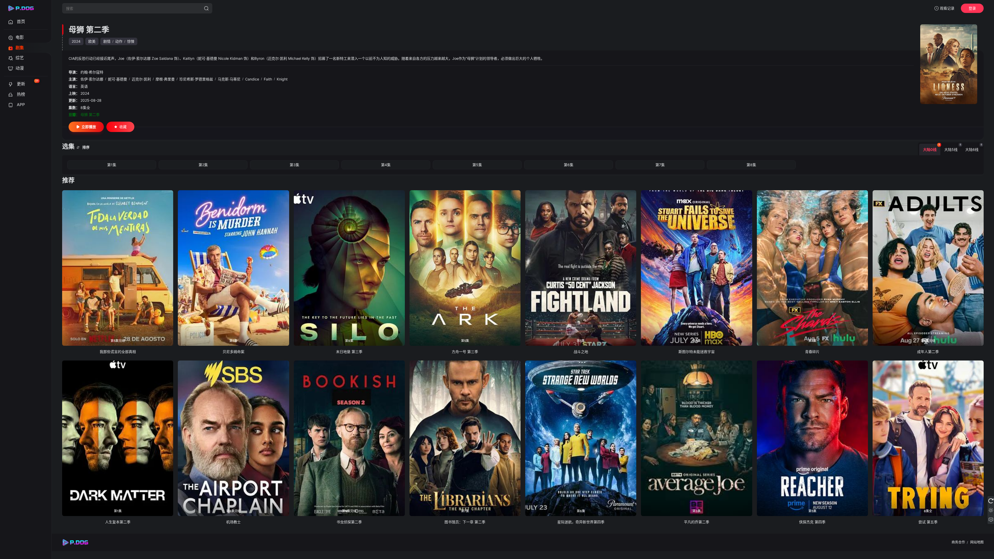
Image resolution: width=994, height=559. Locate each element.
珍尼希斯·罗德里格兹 (196, 79)
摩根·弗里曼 (165, 79)
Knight (282, 79)
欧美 (92, 41)
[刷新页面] (991, 500)
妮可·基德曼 (117, 79)
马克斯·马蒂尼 (229, 79)
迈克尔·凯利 (141, 79)
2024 (76, 41)
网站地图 (977, 542)
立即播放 (89, 126)
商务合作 (958, 542)
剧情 (107, 41)
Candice (252, 79)
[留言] (991, 519)
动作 (118, 41)
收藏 (123, 126)
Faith (268, 79)
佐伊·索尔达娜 (92, 79)
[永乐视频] (23, 8)
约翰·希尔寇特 (92, 72)
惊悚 (130, 41)
